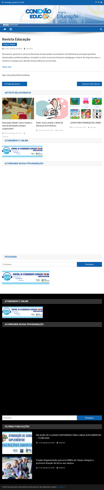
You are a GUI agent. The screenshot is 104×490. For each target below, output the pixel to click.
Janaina (29, 49)
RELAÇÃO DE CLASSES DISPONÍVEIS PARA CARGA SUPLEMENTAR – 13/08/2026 (68, 436)
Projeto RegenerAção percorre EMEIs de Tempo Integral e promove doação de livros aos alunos (65, 461)
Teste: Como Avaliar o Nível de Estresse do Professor (49, 124)
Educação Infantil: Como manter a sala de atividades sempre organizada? (17, 126)
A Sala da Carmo (13, 84)
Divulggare (61, 487)
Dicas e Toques (9, 44)
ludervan (62, 443)
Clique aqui (6, 67)
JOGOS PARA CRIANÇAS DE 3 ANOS (85, 123)
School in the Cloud (90, 84)
